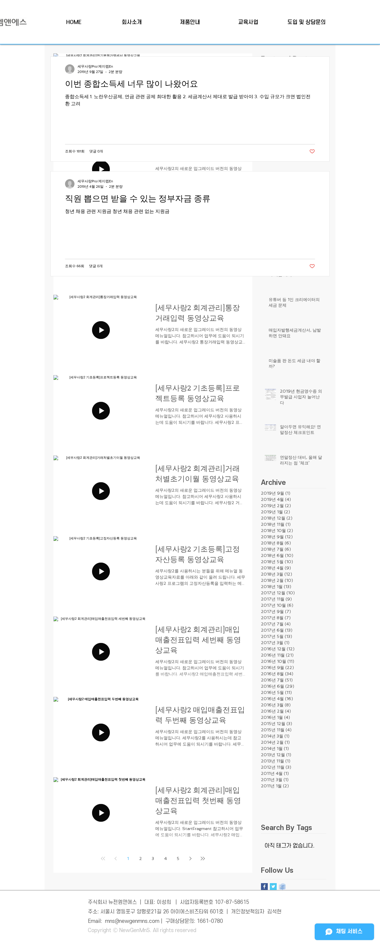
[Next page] (190, 858)
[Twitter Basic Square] (273, 886)
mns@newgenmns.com (132, 921)
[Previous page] (115, 858)
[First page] (103, 858)
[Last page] (202, 858)
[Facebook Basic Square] (264, 886)
